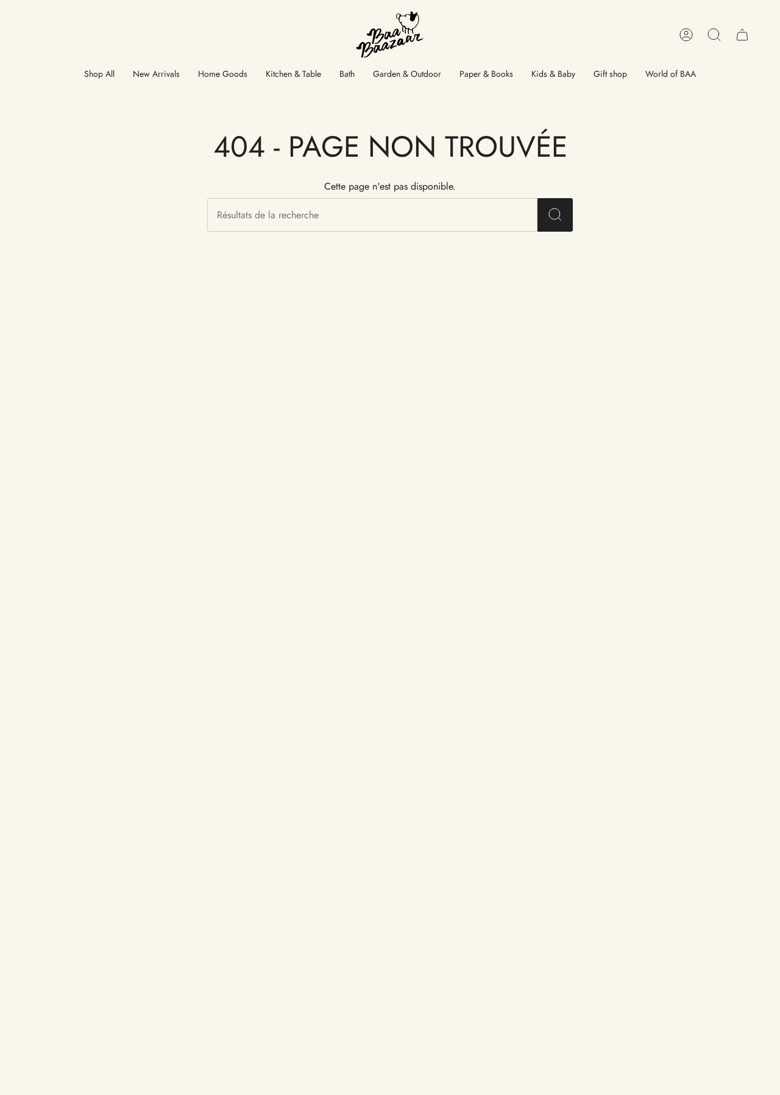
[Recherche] (555, 215)
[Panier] (742, 34)
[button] (99, 75)
